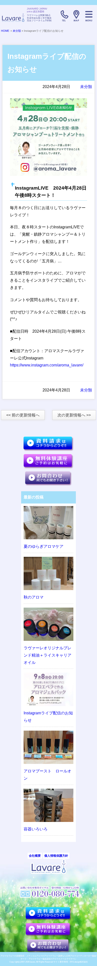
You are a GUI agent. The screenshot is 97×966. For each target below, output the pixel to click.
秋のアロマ (34, 597)
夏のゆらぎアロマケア (43, 546)
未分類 (17, 30)
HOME (5, 30)
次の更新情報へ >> (74, 415)
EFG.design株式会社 (79, 962)
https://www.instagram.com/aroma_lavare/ (46, 365)
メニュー (89, 16)
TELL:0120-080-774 (64, 16)
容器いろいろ (36, 829)
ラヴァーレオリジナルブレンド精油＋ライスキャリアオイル (47, 655)
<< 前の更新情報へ (23, 415)
